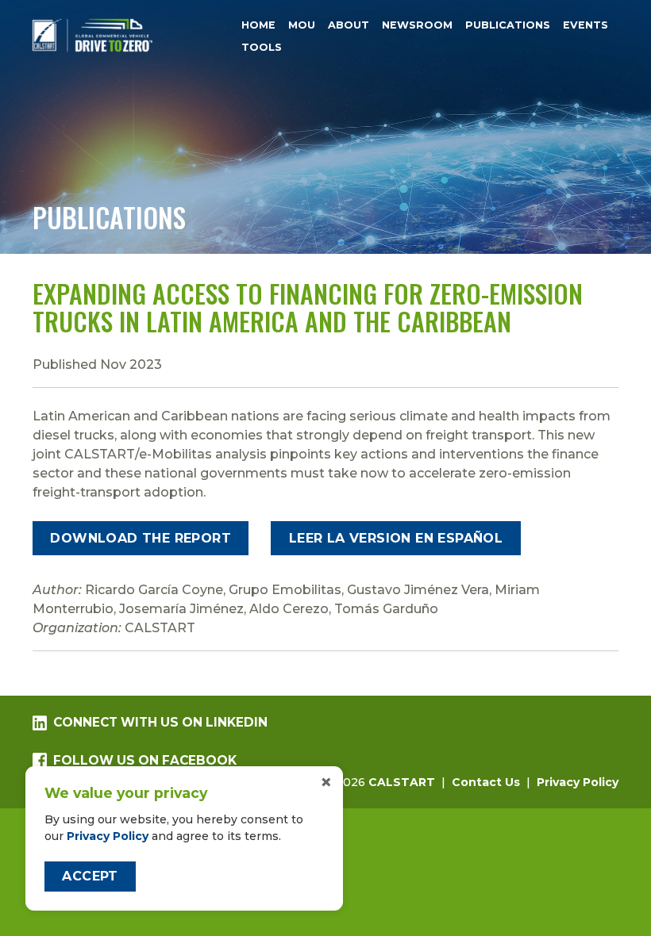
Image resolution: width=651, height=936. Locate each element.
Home (258, 25)
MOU (301, 25)
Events (585, 25)
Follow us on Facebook (145, 760)
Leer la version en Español (396, 538)
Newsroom (417, 25)
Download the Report (140, 538)
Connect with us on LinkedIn (160, 722)
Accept (89, 876)
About (348, 25)
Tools (261, 48)
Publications (507, 25)
